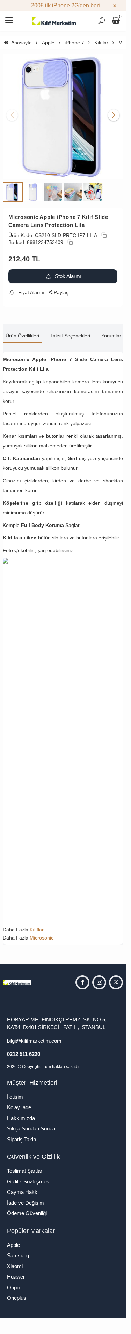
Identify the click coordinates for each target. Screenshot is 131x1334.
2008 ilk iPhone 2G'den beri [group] (63, 5)
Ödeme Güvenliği (27, 1208)
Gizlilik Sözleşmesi (28, 1176)
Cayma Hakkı (23, 1187)
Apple (13, 1240)
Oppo (13, 1282)
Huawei (15, 1271)
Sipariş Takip (21, 1134)
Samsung (18, 1250)
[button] (12, 112)
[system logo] (54, 21)
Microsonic (41, 932)
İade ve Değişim (25, 1198)
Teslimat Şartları (25, 1165)
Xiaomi (15, 1261)
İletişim (15, 1092)
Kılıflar (37, 924)
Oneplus (16, 1293)
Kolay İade (19, 1102)
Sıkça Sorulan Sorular (32, 1123)
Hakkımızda (21, 1113)
